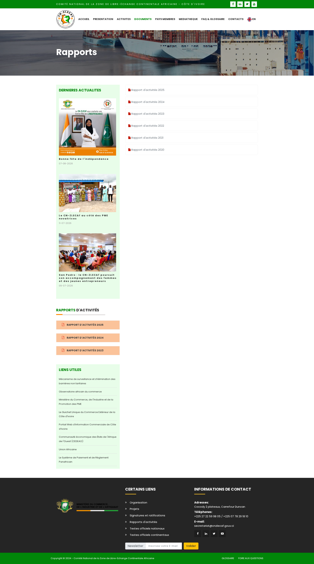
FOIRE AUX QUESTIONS (250, 558)
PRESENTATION (103, 19)
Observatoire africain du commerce (80, 391)
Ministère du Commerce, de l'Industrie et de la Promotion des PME (86, 402)
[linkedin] (240, 4)
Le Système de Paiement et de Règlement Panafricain (83, 460)
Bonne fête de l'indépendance (84, 158)
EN (254, 19)
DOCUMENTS (143, 19)
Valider (191, 546)
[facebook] (233, 4)
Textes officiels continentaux (149, 535)
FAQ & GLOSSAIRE (213, 19)
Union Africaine (68, 449)
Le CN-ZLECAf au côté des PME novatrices (83, 217)
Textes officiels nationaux (147, 528)
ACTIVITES (124, 19)
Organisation (138, 502)
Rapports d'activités (143, 522)
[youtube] (254, 4)
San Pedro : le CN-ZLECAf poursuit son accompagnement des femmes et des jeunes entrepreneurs (88, 278)
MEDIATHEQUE (188, 19)
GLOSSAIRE (228, 558)
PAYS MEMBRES (165, 19)
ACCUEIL (83, 19)
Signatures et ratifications (147, 515)
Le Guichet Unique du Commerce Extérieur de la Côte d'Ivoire (87, 414)
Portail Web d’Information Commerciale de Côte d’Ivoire (87, 427)
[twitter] (247, 4)
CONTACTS (235, 19)
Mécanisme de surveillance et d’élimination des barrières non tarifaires (87, 381)
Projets (134, 509)
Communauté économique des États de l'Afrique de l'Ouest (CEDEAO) (87, 439)
